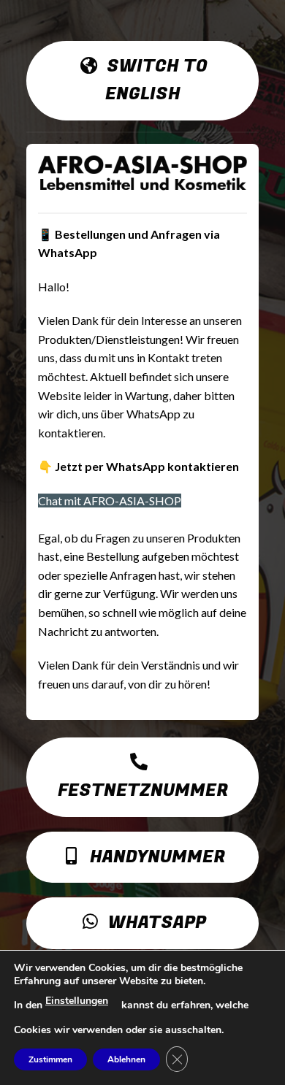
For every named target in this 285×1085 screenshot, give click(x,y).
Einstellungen (76, 1001)
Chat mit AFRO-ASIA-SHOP (109, 500)
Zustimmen (50, 1059)
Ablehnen (126, 1059)
